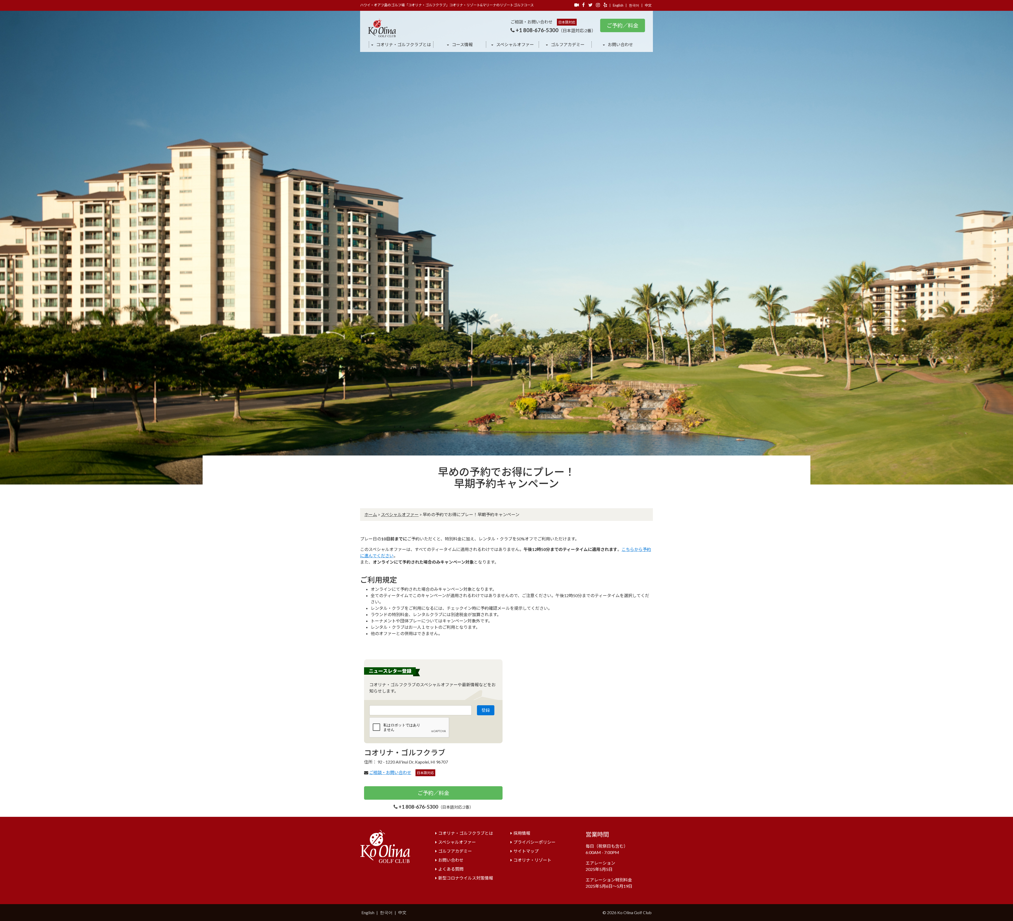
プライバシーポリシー (534, 842)
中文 (648, 5)
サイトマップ (526, 850)
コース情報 (462, 44)
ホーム (370, 514)
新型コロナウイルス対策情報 (465, 877)
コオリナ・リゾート (532, 859)
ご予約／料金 (622, 25)
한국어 (634, 5)
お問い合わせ (620, 44)
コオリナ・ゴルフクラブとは (403, 44)
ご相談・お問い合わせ (390, 772)
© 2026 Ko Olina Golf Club (627, 912)
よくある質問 (451, 868)
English (618, 5)
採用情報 (521, 833)
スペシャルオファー (514, 44)
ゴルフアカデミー (567, 44)
